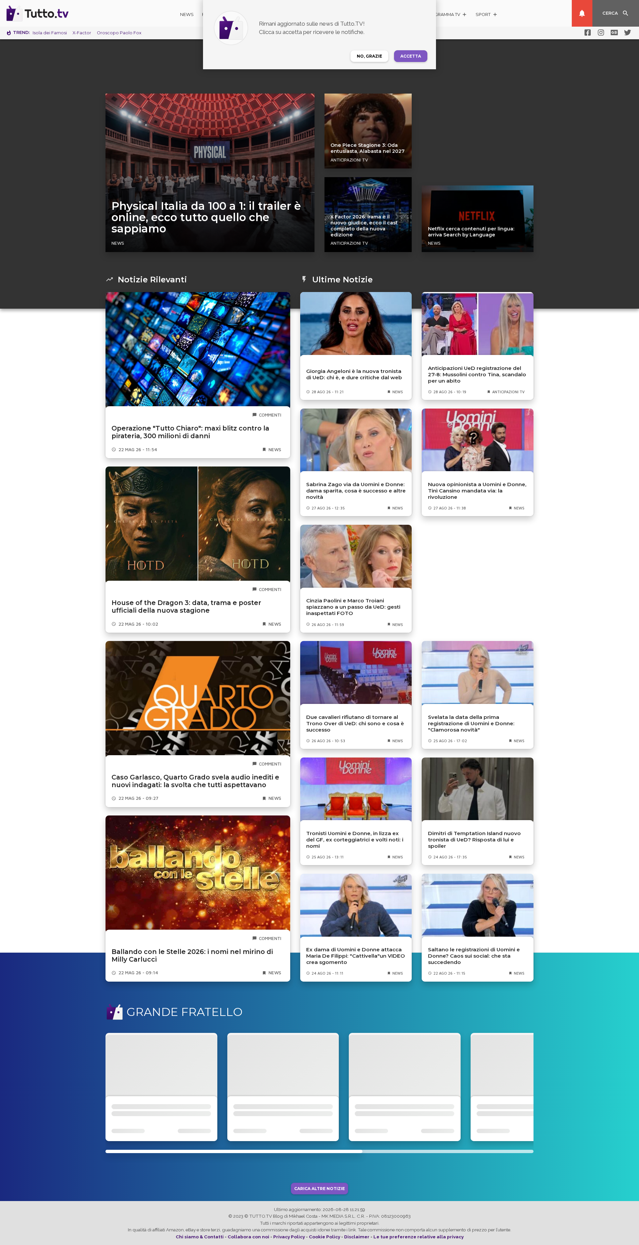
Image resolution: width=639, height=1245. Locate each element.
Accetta (410, 56)
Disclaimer (356, 1236)
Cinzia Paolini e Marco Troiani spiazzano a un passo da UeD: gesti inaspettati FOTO (353, 606)
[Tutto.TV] (56, 13)
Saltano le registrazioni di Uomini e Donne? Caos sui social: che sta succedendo (474, 955)
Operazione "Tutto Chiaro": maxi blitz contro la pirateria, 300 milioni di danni (190, 432)
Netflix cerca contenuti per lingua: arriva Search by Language (471, 232)
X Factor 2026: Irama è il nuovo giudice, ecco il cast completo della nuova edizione (364, 226)
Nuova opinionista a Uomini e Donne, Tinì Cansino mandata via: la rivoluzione (477, 490)
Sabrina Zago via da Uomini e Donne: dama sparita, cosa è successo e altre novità (356, 490)
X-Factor (82, 32)
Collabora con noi (248, 1236)
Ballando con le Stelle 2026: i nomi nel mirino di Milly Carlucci (192, 955)
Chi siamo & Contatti (200, 1236)
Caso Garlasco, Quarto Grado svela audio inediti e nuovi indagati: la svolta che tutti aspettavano (195, 781)
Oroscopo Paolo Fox (119, 32)
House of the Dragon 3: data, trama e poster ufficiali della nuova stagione (186, 606)
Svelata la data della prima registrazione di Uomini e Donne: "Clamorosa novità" (471, 723)
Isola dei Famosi (50, 32)
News (187, 14)
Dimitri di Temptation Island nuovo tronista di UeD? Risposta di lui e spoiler (474, 839)
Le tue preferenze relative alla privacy (418, 1236)
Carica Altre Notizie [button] (319, 1188)
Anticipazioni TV (349, 159)
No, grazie (369, 56)
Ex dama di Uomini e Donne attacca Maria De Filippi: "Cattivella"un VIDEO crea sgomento (355, 955)
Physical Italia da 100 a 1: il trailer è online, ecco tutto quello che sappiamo (206, 217)
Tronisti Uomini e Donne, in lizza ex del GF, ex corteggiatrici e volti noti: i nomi (354, 839)
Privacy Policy (289, 1236)
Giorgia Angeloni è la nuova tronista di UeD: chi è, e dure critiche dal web (354, 374)
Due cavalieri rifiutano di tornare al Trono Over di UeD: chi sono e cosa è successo (355, 723)
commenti (270, 415)
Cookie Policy (324, 1236)
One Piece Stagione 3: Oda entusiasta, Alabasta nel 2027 (367, 148)
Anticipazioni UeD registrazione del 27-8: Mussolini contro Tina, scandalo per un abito (477, 374)
